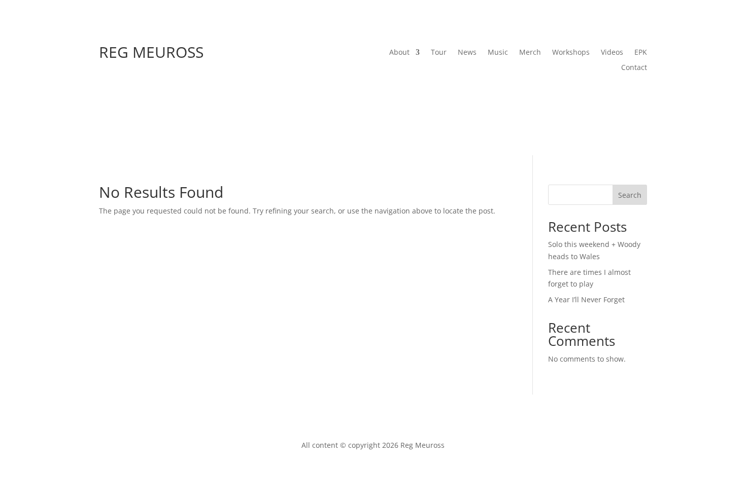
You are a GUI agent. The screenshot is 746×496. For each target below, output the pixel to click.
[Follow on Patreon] (639, 98)
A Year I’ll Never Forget (586, 299)
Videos (612, 53)
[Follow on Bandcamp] (619, 98)
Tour (439, 53)
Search (629, 195)
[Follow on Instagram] (598, 98)
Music (498, 53)
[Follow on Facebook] (537, 98)
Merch (530, 53)
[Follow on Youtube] (578, 98)
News (467, 53)
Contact (634, 68)
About (399, 53)
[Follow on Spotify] (558, 98)
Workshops (571, 53)
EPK (640, 53)
